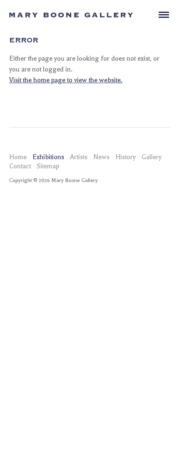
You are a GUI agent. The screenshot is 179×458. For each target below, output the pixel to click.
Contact (20, 166)
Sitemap (48, 166)
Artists (78, 157)
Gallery (152, 157)
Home (18, 157)
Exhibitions (48, 157)
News (101, 157)
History (125, 157)
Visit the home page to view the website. (65, 80)
